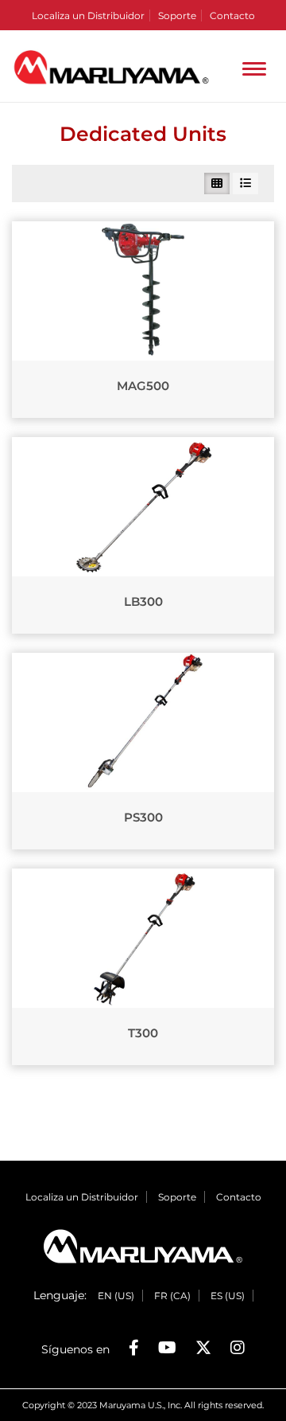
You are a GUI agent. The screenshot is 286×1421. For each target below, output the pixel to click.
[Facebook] (134, 1347)
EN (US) (116, 1296)
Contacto (232, 15)
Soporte (177, 15)
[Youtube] (167, 1347)
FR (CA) (172, 1296)
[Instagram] (237, 1347)
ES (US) (228, 1296)
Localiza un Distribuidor (88, 15)
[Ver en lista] (245, 183)
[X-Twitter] (203, 1347)
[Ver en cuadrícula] (217, 183)
